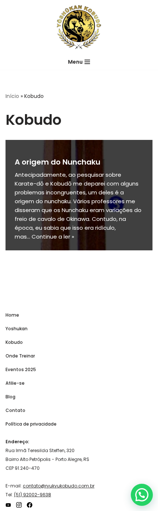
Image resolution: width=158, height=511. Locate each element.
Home (12, 315)
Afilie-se (15, 383)
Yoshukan (17, 328)
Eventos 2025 (21, 369)
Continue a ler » (53, 236)
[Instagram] (19, 505)
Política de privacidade (31, 424)
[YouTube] (8, 505)
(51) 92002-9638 (32, 494)
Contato (15, 410)
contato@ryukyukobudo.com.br (58, 486)
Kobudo (14, 342)
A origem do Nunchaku (57, 162)
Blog (10, 397)
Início (12, 96)
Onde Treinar (20, 356)
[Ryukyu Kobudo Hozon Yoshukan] (79, 27)
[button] (142, 495)
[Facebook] (29, 505)
